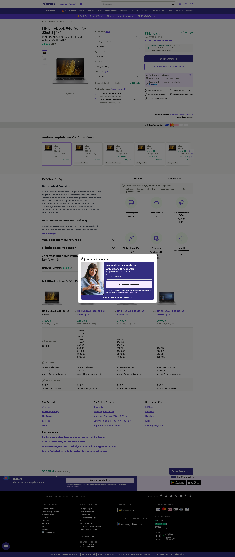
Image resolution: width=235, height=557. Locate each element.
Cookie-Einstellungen (140, 275)
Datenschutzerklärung (123, 277)
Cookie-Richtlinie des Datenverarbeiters (98, 280)
